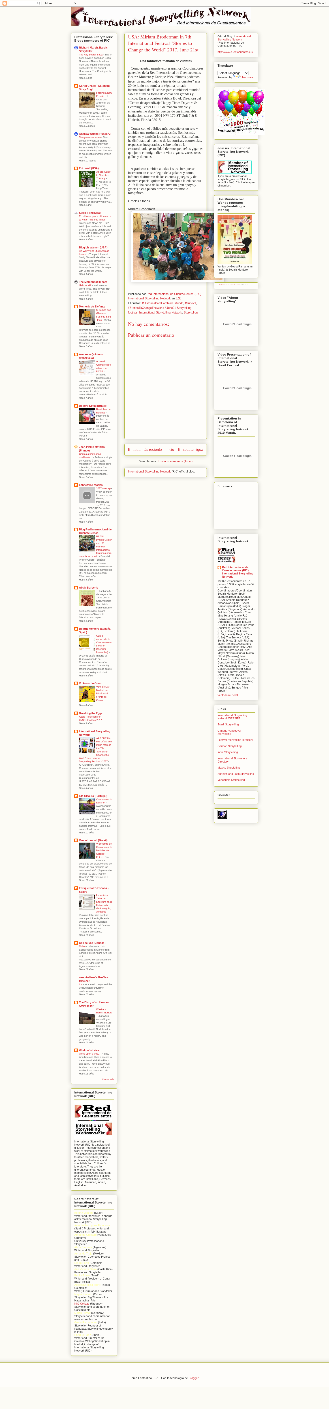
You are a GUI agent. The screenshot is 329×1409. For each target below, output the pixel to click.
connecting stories (91, 485)
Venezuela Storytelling (231, 780)
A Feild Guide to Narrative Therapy (103, 175)
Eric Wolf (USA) (89, 168)
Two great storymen (90, 137)
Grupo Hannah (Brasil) (93, 840)
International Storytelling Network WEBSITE (232, 717)
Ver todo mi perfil (228, 695)
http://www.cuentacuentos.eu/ (235, 52)
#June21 (190, 303)
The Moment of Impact (93, 282)
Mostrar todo (108, 1079)
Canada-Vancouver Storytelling (229, 732)
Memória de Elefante (92, 306)
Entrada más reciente (145, 449)
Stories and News (90, 212)
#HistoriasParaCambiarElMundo (162, 303)
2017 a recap (103, 488)
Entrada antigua (190, 449)
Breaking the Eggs (91, 713)
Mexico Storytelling (229, 767)
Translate (247, 77)
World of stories (89, 1050)
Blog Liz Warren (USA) (93, 247)
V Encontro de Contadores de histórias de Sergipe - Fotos (104, 850)
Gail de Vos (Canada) (92, 943)
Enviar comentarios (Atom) (175, 461)
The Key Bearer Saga (91, 54)
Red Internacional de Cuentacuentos (229, 285)
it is (81, 984)
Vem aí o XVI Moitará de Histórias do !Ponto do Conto (103, 693)
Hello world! (85, 285)
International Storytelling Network (160, 312)
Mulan (82, 946)
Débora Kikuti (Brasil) (93, 405)
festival (132, 312)
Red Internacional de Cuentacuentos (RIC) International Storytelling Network (237, 572)
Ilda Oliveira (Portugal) (93, 796)
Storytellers (191, 312)
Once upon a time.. (89, 1053)
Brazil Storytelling (228, 724)
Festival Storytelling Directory (235, 740)
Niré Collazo (82, 1303)
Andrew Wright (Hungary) (95, 134)
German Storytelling (230, 746)
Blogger (193, 1378)
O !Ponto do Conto (90, 683)
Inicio (170, 449)
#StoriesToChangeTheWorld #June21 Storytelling (159, 307)
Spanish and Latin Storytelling (236, 773)
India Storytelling (228, 752)
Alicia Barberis (88, 587)
